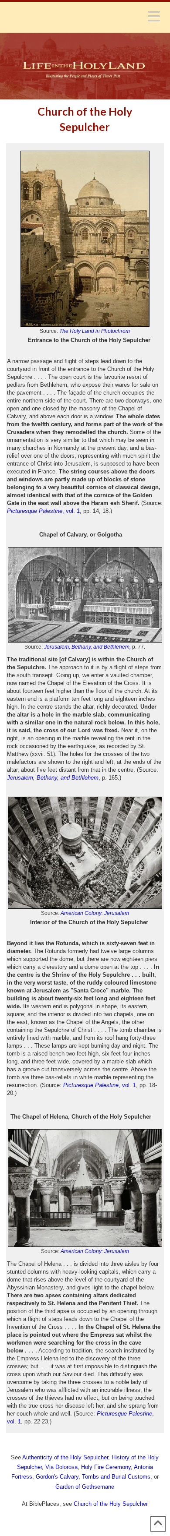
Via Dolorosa (61, 1467)
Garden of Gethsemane (84, 1486)
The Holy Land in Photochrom (94, 331)
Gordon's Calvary (57, 1476)
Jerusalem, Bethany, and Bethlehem (53, 777)
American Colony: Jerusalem (95, 913)
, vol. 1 (43, 511)
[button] (154, 16)
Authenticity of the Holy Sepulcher (65, 1457)
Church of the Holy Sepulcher (111, 1504)
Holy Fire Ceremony (106, 1467)
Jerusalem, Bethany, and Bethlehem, (87, 647)
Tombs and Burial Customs (116, 1476)
